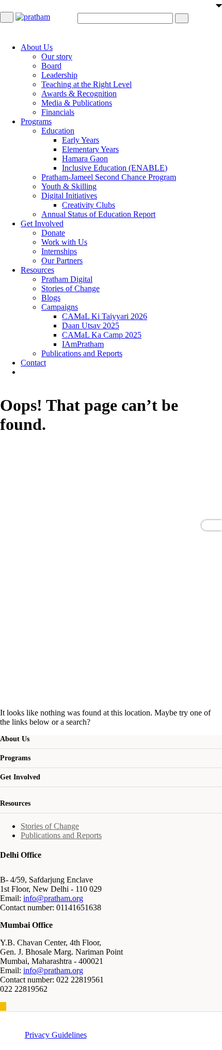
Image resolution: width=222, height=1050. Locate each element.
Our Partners (62, 260)
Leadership (59, 75)
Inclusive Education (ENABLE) (114, 167)
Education (57, 130)
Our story (56, 56)
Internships (59, 251)
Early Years (80, 140)
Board (51, 65)
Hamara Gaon (85, 158)
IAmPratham (83, 344)
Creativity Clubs (88, 205)
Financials (57, 112)
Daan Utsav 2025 (90, 325)
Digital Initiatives (69, 195)
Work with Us (64, 242)
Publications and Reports (81, 353)
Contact (33, 362)
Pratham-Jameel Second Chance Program (108, 177)
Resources (37, 269)
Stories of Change (70, 288)
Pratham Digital (66, 279)
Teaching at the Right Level (86, 84)
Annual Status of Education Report (98, 214)
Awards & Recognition (79, 93)
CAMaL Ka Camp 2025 (101, 334)
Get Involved (42, 223)
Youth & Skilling (69, 186)
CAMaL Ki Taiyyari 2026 (104, 316)
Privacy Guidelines (56, 1034)
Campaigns (59, 307)
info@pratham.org (53, 898)
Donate (53, 232)
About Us (37, 47)
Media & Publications (76, 102)
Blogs (50, 297)
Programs (36, 121)
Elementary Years (90, 149)
